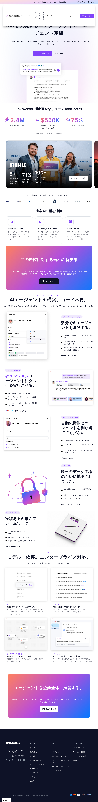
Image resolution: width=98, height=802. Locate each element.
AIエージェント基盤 (79, 752)
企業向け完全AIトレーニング (60, 766)
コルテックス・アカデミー (60, 756)
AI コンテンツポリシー (37, 764)
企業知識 (75, 760)
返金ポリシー (34, 768)
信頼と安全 (33, 752)
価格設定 (43, 16)
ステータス (33, 777)
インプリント (34, 773)
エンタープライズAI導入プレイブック (60, 761)
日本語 (5, 800)
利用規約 (33, 756)
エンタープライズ (35, 16)
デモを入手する (87, 16)
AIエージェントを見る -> (69, 355)
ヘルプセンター (56, 752)
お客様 (39, 16)
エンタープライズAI (79, 748)
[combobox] (6, 800)
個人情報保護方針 (35, 760)
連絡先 (32, 781)
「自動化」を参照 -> (68, 458)
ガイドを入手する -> (13, 546)
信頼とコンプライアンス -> (70, 504)
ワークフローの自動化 (79, 756)
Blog (53, 748)
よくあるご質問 (56, 770)
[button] (27, 16)
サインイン (73, 16)
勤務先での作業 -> (21, 411)
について (33, 748)
